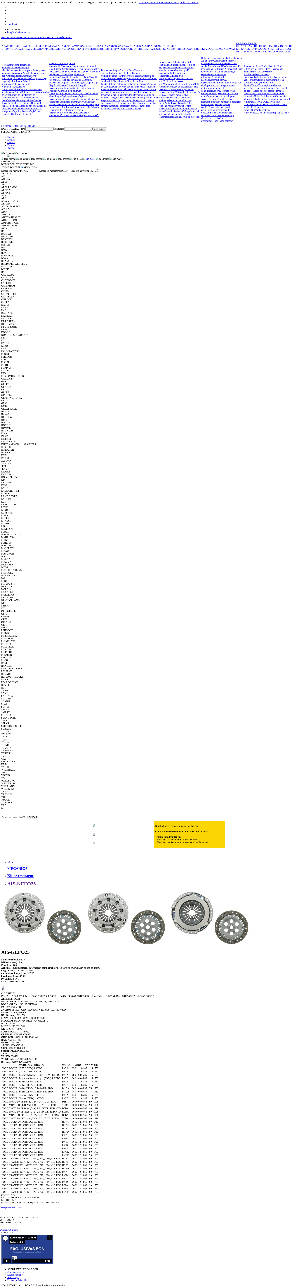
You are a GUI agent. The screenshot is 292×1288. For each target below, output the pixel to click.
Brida (14, 108)
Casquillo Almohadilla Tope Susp (74, 71)
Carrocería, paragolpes (82, 69)
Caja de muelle (25, 114)
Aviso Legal (13, 1277)
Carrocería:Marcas (45, 37)
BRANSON (154, 49)
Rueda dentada (229, 58)
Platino (167, 103)
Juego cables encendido (122, 97)
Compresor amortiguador (71, 101)
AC (13, 46)
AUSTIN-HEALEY (160, 46)
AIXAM (34, 46)
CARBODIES (243, 43)
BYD (206, 49)
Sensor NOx (220, 66)
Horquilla (133, 89)
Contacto (22, 126)
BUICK (200, 49)
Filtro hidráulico (118, 84)
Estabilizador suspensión (140, 78)
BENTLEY (82, 49)
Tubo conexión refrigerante (262, 88)
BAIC (52, 49)
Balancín (13, 89)
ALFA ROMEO (46, 46)
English (11, 139)
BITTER (103, 49)
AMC (75, 46)
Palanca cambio (175, 95)
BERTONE (93, 49)
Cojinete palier (64, 99)
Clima (61, 90)
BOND (123, 49)
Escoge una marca (10, 171)
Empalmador (113, 75)
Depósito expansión (89, 115)
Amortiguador (14, 75)
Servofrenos (212, 80)
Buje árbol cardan (21, 111)
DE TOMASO (253, 49)
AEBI (27, 46)
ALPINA (58, 46)
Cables (14, 114)
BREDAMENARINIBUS (173, 49)
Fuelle (129, 84)
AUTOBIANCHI (18, 49)
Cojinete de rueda (70, 96)
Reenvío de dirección (175, 111)
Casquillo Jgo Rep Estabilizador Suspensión (73, 84)
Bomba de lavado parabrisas (20, 100)
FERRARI (260, 51)
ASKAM (104, 46)
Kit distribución (183, 67)
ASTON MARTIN (118, 46)
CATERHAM (245, 46)
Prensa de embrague (176, 108)
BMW (116, 49)
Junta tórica (180, 62)
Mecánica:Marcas (9, 37)
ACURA (19, 46)
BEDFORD (70, 49)
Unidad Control (256, 93)
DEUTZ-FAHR (268, 49)
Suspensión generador (219, 101)
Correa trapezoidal (81, 107)
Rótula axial (175, 116)
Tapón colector (225, 121)
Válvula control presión (263, 99)
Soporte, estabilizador (220, 93)
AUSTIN (146, 46)
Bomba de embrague (23, 97)
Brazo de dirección (29, 106)
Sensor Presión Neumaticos (223, 69)
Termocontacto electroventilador (256, 75)
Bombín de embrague (20, 103)
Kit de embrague (20, 876)
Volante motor (266, 112)
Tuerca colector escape (263, 90)
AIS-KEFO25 (21, 883)
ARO (80, 46)
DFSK (279, 49)
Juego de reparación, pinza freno (127, 103)
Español (11, 137)
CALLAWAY (229, 49)
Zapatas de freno (281, 112)
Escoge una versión (80, 171)
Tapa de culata (213, 118)
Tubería (254, 85)
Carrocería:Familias (63, 37)
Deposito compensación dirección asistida (69, 114)
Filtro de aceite (120, 81)
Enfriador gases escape (130, 75)
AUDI (138, 46)
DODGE (287, 49)
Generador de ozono (123, 86)
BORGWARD (134, 49)
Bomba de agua (17, 95)
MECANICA (17, 869)
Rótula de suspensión (211, 58)
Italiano (10, 148)
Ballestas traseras (25, 89)
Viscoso (255, 112)
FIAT (267, 51)
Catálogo (30, 126)
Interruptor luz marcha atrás (125, 92)
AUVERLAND (35, 49)
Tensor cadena (263, 69)
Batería (17, 92)
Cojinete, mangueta (80, 99)
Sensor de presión (216, 63)
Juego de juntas (119, 100)
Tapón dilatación (269, 66)
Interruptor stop (125, 95)
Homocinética (122, 89)
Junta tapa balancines (131, 108)
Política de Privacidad (168, 2)
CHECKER (258, 46)
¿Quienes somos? (15, 1272)
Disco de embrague (110, 70)
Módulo (166, 84)
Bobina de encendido (31, 92)
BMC (110, 49)
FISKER (274, 51)
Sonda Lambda (217, 82)
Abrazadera (7, 65)
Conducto (71, 104)
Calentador (66, 66)
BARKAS (60, 49)
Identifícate (12, 24)
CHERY (268, 46)
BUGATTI (191, 49)
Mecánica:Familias (27, 37)
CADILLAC (215, 49)
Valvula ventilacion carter (267, 104)
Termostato (252, 80)
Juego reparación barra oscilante (129, 106)
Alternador (17, 73)
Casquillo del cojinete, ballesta (74, 77)
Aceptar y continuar (148, 2)
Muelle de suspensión (181, 86)
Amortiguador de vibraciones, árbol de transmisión (19, 77)
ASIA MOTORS (91, 46)
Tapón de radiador (252, 66)
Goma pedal (139, 86)
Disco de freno (127, 70)
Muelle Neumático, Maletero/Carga (178, 88)
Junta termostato (167, 62)
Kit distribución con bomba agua (176, 69)
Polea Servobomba (176, 106)
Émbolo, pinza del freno (120, 73)
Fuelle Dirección (140, 84)
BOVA (144, 49)
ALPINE (67, 46)
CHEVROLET (280, 46)
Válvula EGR (261, 101)
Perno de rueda (176, 100)
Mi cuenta (6, 126)
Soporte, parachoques (217, 96)
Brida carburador (25, 108)
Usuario (21, 128)
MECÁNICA (30, 167)
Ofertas (14, 126)
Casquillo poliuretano (67, 88)
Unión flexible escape (264, 96)
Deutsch (11, 142)
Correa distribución (63, 107)
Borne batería (13, 106)
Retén (172, 114)
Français (11, 145)
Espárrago (124, 78)
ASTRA (131, 46)
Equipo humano (15, 1274)
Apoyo (36, 78)
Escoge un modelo (48, 171)
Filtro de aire (133, 81)
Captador (66, 69)
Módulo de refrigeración (182, 84)
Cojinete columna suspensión (76, 93)
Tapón (215, 121)
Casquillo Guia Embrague (72, 82)
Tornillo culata (265, 80)
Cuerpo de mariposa (70, 112)
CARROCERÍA (12, 167)
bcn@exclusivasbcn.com (19, 32)
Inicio (10, 862)
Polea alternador (179, 103)
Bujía (32, 111)
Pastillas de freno (177, 97)
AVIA (46, 49)
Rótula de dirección (190, 116)
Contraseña (59, 128)
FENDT (251, 51)
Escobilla (114, 78)
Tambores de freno (220, 115)
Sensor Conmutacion (216, 60)
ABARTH (7, 46)
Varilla (258, 110)
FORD (282, 51)
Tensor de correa (259, 71)
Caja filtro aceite (57, 63)
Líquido (173, 75)
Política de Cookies (189, 2)
